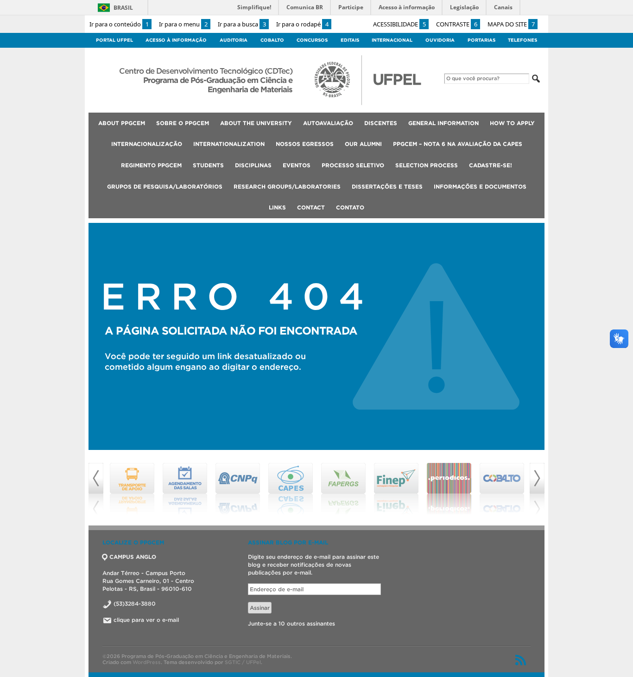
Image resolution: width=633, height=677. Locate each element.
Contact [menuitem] (311, 207)
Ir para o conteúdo (119, 24)
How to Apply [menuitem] (512, 123)
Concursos (312, 40)
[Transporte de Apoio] (132, 489)
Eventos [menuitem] (296, 165)
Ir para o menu (183, 24)
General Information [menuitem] (443, 123)
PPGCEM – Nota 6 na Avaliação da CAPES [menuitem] (457, 144)
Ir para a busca (242, 24)
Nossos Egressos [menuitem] (305, 144)
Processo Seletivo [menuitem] (353, 165)
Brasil (123, 8)
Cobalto (272, 40)
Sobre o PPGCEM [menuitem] (182, 123)
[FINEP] (396, 489)
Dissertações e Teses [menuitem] (387, 186)
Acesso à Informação (176, 40)
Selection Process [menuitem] (426, 165)
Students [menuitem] (208, 165)
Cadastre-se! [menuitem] (490, 165)
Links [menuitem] (277, 207)
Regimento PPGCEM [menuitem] (151, 165)
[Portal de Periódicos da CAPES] (449, 489)
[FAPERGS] (343, 489)
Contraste (456, 24)
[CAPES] (290, 489)
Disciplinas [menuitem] (253, 165)
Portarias (481, 40)
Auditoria (233, 40)
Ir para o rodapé (302, 24)
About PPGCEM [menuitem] (121, 123)
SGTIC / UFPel (243, 662)
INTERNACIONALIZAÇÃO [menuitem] (146, 144)
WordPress (147, 662)
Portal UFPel (114, 40)
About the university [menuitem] (256, 123)
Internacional (392, 40)
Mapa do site (511, 24)
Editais (350, 40)
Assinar (260, 608)
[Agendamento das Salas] (185, 489)
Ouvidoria (440, 40)
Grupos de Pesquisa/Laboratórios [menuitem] (164, 186)
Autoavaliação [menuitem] (328, 123)
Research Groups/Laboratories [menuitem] (287, 186)
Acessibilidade (399, 24)
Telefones (522, 40)
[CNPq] (237, 489)
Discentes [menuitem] (380, 123)
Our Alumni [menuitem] (363, 144)
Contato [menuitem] (350, 207)
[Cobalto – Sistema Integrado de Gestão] (502, 489)
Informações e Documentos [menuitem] (480, 186)
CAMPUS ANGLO (132, 557)
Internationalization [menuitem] (229, 144)
